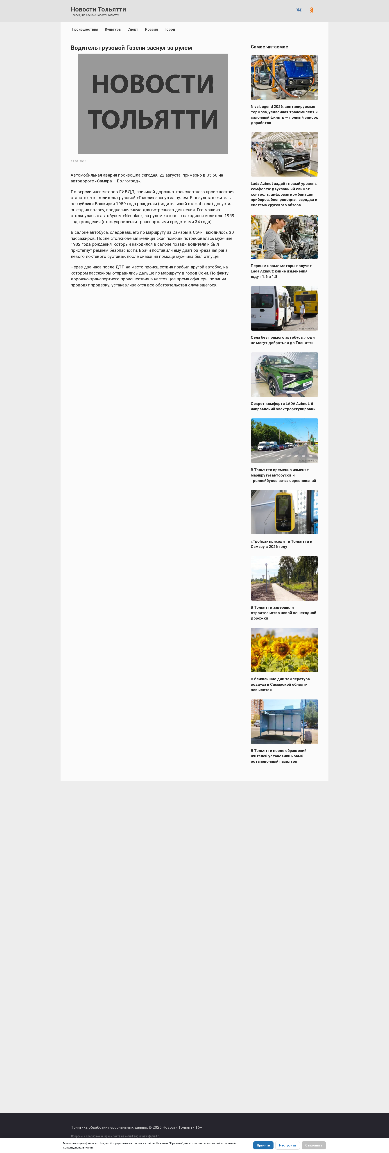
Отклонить (313, 1145)
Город (170, 29)
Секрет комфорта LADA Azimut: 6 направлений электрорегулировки (283, 406)
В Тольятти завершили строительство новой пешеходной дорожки (283, 612)
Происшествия (85, 29)
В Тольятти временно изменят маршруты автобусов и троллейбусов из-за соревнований (283, 475)
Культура (113, 29)
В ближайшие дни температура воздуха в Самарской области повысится (280, 684)
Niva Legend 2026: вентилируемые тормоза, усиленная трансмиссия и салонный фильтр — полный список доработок (284, 114)
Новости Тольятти (98, 9)
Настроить (287, 1145)
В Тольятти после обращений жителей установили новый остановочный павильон (279, 756)
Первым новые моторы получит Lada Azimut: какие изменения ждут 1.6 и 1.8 (281, 271)
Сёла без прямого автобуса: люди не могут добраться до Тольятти (283, 340)
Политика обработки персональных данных (109, 1127)
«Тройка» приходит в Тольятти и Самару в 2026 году (281, 544)
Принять (263, 1145)
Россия (151, 29)
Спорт (132, 29)
